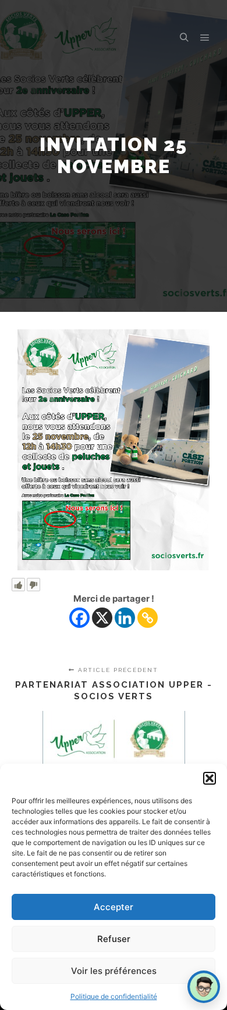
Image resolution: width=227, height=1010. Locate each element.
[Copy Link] (147, 618)
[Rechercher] (183, 37)
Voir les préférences (114, 970)
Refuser (113, 938)
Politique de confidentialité (113, 996)
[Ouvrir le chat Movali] (203, 987)
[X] (102, 618)
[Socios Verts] (41, 38)
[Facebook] (79, 618)
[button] (209, 778)
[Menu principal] (204, 37)
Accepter (113, 906)
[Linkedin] (125, 618)
